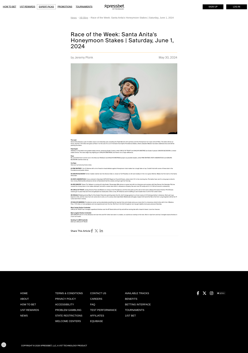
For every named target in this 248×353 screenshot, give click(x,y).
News (74, 17)
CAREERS (96, 298)
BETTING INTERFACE (138, 304)
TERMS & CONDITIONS (69, 293)
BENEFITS (131, 298)
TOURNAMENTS (134, 310)
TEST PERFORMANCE (103, 310)
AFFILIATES (97, 315)
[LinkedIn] (101, 231)
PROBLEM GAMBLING (68, 310)
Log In (236, 6)
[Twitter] (96, 231)
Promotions (65, 6)
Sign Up (213, 6)
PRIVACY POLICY (65, 298)
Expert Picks (46, 6)
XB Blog (83, 17)
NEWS (24, 315)
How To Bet (9, 6)
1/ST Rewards (27, 6)
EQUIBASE (96, 321)
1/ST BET (130, 315)
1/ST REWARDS (29, 310)
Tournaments (84, 6)
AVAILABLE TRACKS (137, 293)
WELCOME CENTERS (68, 321)
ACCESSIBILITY (64, 304)
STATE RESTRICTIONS (68, 315)
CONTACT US (98, 293)
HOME (24, 293)
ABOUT (24, 298)
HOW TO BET (28, 304)
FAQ (92, 304)
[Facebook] (92, 231)
